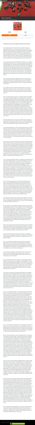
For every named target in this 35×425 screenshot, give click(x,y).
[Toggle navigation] (34, 1)
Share (10, 35)
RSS (25, 35)
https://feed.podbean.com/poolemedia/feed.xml (10, 19)
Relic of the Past (6, 18)
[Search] (32, 1)
